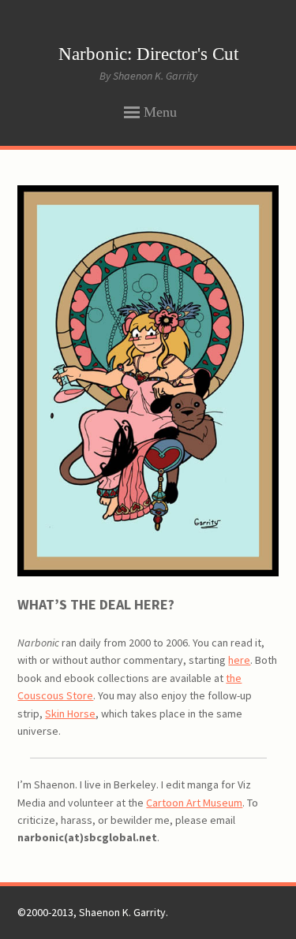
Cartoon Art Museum (194, 803)
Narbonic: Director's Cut (148, 54)
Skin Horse (70, 713)
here (239, 660)
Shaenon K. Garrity (122, 912)
